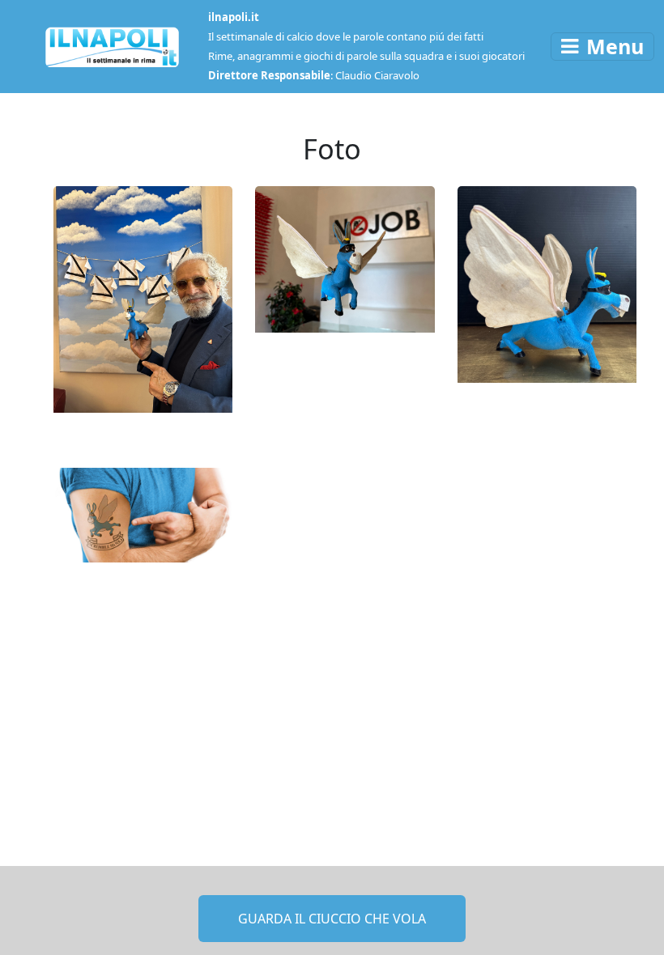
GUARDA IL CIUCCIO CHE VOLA (332, 918)
